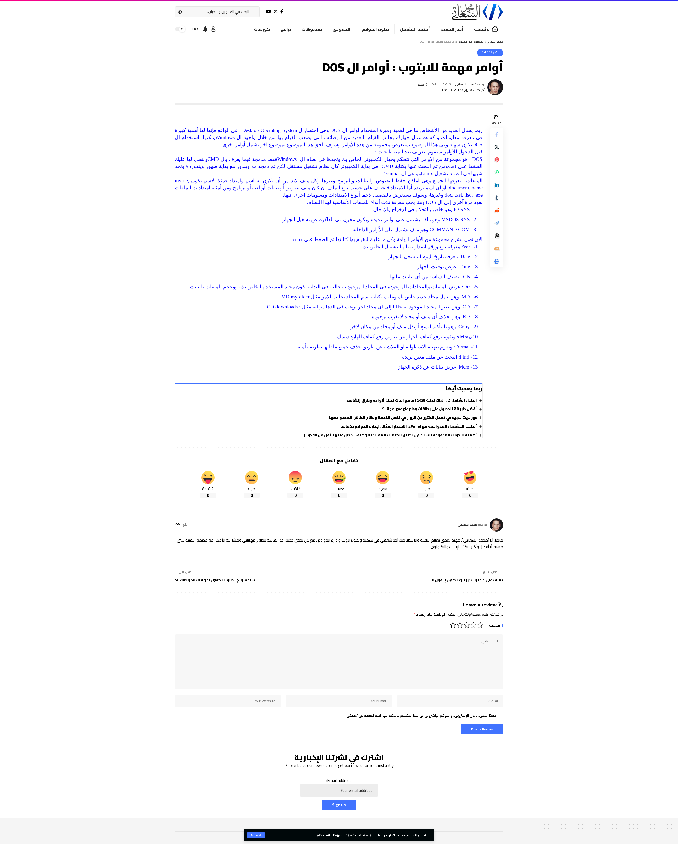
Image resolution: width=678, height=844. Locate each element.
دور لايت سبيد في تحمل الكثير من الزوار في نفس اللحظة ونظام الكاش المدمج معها (403, 417)
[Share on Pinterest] (496, 159)
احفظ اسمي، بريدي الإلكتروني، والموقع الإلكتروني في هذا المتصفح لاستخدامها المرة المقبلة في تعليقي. (421, 716)
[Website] (177, 525)
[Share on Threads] (496, 235)
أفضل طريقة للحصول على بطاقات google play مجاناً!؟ (429, 408)
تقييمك (494, 625)
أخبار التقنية (490, 52)
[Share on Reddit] (496, 210)
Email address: (339, 780)
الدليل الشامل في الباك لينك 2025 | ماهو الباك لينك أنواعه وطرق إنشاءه (412, 400)
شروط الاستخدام (329, 835)
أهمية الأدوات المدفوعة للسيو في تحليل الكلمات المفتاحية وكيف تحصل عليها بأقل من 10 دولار (390, 435)
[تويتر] (275, 11)
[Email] (496, 248)
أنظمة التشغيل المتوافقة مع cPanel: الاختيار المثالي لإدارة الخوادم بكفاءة (408, 426)
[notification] (205, 29)
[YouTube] (268, 11)
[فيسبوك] (281, 11)
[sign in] (213, 29)
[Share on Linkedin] (496, 185)
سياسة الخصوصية (359, 835)
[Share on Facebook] (496, 134)
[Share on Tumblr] (496, 197)
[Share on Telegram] (496, 223)
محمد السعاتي (464, 84)
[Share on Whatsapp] (496, 172)
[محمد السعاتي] (477, 12)
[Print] (496, 261)
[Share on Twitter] (496, 146)
